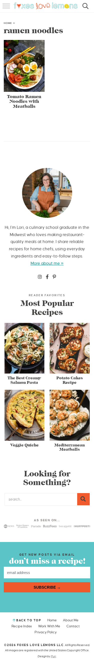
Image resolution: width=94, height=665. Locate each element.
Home (8, 23)
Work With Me (49, 626)
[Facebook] (47, 277)
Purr (53, 656)
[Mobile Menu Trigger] (7, 8)
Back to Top (28, 620)
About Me (70, 620)
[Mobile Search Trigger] (84, 8)
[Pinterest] (54, 277)
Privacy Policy (46, 632)
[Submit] (83, 499)
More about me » (47, 263)
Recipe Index (22, 626)
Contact (73, 626)
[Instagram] (39, 277)
